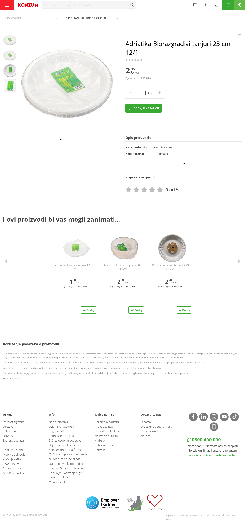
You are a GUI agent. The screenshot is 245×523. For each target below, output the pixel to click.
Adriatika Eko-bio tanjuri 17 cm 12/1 (74, 267)
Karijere (100, 440)
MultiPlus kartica (13, 473)
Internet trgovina (13, 422)
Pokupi (7, 445)
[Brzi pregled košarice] (239, 5)
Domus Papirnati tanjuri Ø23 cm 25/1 (170, 267)
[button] (6, 261)
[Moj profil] (216, 5)
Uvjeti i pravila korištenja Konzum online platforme (65, 447)
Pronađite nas (104, 426)
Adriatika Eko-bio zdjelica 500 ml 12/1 (122, 267)
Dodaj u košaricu (146, 108)
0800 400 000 (206, 439)
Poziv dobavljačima (107, 431)
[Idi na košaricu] (228, 5)
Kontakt (100, 450)
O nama (146, 422)
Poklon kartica (12, 468)
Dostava (8, 426)
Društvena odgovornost (156, 426)
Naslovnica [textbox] (12, 18)
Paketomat (10, 431)
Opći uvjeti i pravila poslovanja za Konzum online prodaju (68, 456)
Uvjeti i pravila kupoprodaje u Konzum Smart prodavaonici (67, 466)
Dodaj (90, 310)
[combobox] (56, 5)
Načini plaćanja (58, 422)
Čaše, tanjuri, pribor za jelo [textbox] (86, 18)
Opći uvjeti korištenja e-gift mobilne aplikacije (65, 475)
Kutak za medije (105, 445)
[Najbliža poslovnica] (206, 5)
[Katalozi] (195, 5)
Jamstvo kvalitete (151, 431)
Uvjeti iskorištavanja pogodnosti (61, 429)
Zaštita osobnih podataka (65, 440)
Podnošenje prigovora (63, 436)
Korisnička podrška (107, 422)
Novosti (145, 436)
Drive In (8, 436)
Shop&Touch (11, 464)
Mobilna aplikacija (14, 454)
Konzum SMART (13, 450)
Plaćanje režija (12, 459)
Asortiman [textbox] (49, 4)
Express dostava (13, 440)
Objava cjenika (58, 482)
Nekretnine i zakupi (107, 436)
